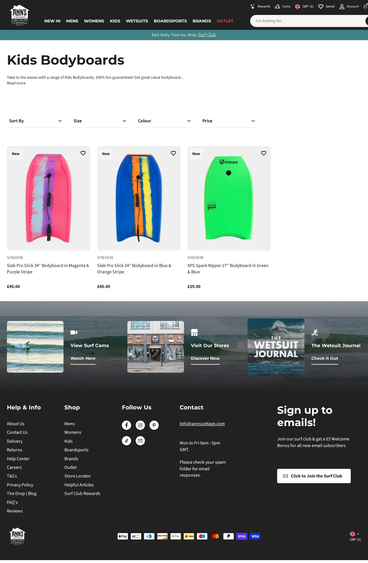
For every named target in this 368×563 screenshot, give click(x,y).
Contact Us (17, 432)
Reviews (15, 511)
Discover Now (205, 358)
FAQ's (12, 502)
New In (52, 21)
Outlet (225, 21)
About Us (15, 424)
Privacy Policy (20, 485)
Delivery (14, 441)
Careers (14, 467)
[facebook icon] (126, 428)
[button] (83, 154)
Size (78, 121)
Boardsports (170, 21)
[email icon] (140, 444)
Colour (144, 121)
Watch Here (82, 358)
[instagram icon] (140, 428)
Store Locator (77, 476)
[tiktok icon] (126, 444)
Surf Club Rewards (82, 493)
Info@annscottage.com (202, 424)
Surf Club (207, 34)
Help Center (18, 459)
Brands (202, 21)
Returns (14, 450)
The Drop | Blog (22, 493)
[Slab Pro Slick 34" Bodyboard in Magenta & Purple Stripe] (48, 198)
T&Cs (12, 476)
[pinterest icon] (154, 428)
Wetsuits (137, 21)
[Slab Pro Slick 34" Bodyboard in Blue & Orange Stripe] (139, 198)
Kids (115, 21)
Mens (72, 21)
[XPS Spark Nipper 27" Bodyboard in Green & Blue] (229, 198)
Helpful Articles (79, 485)
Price (207, 121)
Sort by (16, 121)
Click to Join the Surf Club (316, 476)
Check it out (324, 358)
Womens (94, 21)
